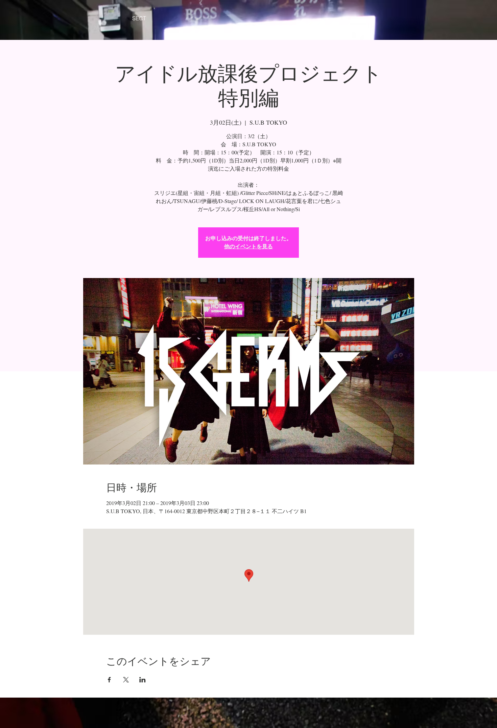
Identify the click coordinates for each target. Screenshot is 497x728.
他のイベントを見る (248, 246)
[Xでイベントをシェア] (126, 679)
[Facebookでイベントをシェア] (109, 679)
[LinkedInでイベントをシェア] (142, 679)
